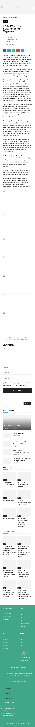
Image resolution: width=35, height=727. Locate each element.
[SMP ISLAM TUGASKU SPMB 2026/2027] (24, 476)
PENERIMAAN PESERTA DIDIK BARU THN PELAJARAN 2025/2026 (22, 522)
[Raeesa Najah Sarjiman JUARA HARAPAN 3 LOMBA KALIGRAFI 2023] (24, 564)
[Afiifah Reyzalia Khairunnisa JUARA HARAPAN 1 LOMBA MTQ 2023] (9, 564)
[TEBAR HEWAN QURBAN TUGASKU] (9, 476)
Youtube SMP (9, 699)
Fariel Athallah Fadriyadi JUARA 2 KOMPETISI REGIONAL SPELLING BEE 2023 (9, 550)
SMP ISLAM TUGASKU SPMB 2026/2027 (23, 484)
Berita (5, 21)
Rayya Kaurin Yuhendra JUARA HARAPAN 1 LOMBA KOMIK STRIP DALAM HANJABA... (24, 595)
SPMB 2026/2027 (8, 500)
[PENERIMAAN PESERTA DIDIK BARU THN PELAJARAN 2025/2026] (24, 512)
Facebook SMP (9, 689)
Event (5, 479)
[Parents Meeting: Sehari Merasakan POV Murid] (7, 444)
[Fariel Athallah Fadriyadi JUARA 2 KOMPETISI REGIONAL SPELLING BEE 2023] (9, 540)
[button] (32, 8)
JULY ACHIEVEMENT (19, 433)
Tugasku (6, 428)
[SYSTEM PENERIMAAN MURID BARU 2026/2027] (24, 494)
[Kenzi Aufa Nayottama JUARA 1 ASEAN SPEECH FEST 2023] (9, 584)
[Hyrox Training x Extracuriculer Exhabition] (7, 452)
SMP (5, 543)
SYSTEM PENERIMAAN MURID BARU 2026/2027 (24, 502)
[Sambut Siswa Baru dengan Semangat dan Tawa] (7, 461)
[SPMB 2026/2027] (9, 494)
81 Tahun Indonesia (12, 426)
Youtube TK (8, 694)
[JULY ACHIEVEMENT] (7, 435)
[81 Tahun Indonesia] (17, 422)
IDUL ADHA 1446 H (8, 518)
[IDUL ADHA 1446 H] (9, 512)
